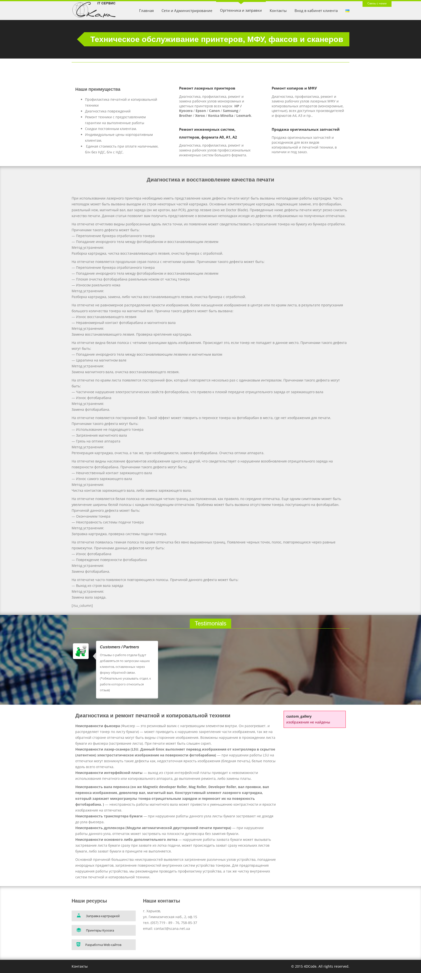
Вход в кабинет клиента (316, 10)
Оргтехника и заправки (241, 10)
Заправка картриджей (103, 916)
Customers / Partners (119, 647)
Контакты (278, 10)
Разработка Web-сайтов (103, 945)
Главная (146, 10)
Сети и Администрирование (187, 10)
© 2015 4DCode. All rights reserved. (320, 966)
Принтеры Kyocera (100, 930)
